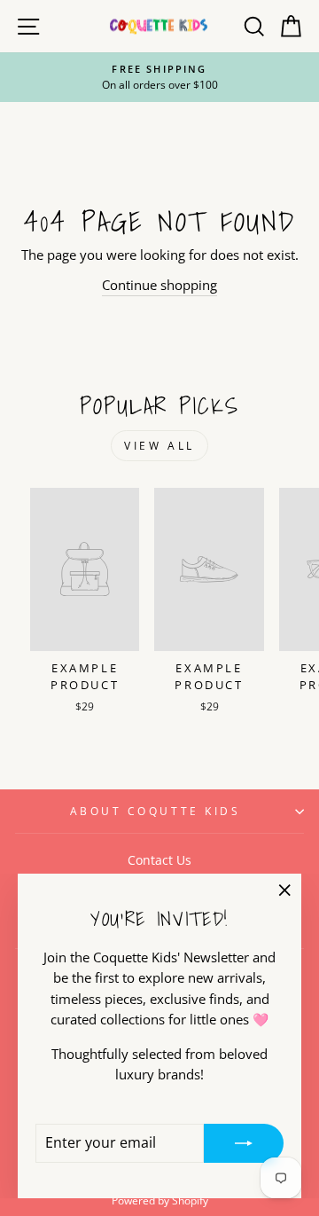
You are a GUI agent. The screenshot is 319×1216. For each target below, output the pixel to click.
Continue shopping (159, 285)
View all (159, 445)
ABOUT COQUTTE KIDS (155, 811)
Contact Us (159, 859)
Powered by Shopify (160, 1200)
